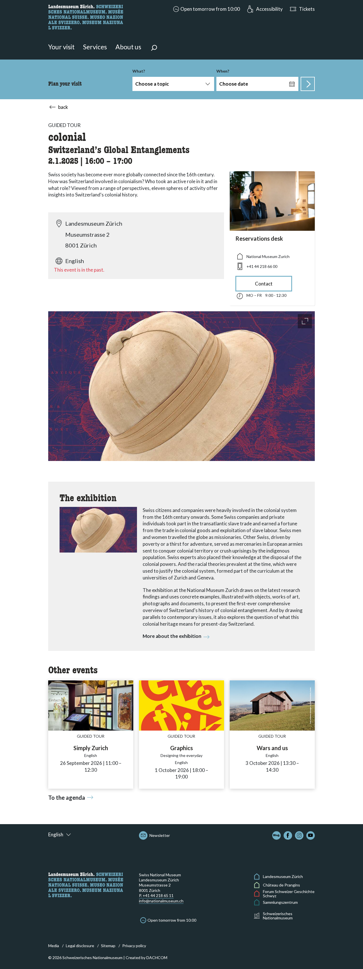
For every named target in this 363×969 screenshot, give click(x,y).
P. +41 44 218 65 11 (156, 895)
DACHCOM (156, 957)
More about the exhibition (172, 636)
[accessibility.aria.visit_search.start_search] (308, 84)
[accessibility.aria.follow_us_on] (276, 835)
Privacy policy (134, 945)
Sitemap (108, 945)
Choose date (233, 84)
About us (128, 47)
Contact (264, 284)
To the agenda (66, 797)
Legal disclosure (80, 945)
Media (53, 945)
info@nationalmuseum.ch (161, 900)
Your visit (61, 47)
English (55, 834)
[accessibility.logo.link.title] (85, 16)
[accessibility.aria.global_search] (154, 48)
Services (95, 47)
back (63, 107)
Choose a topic (152, 84)
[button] (206, 9)
